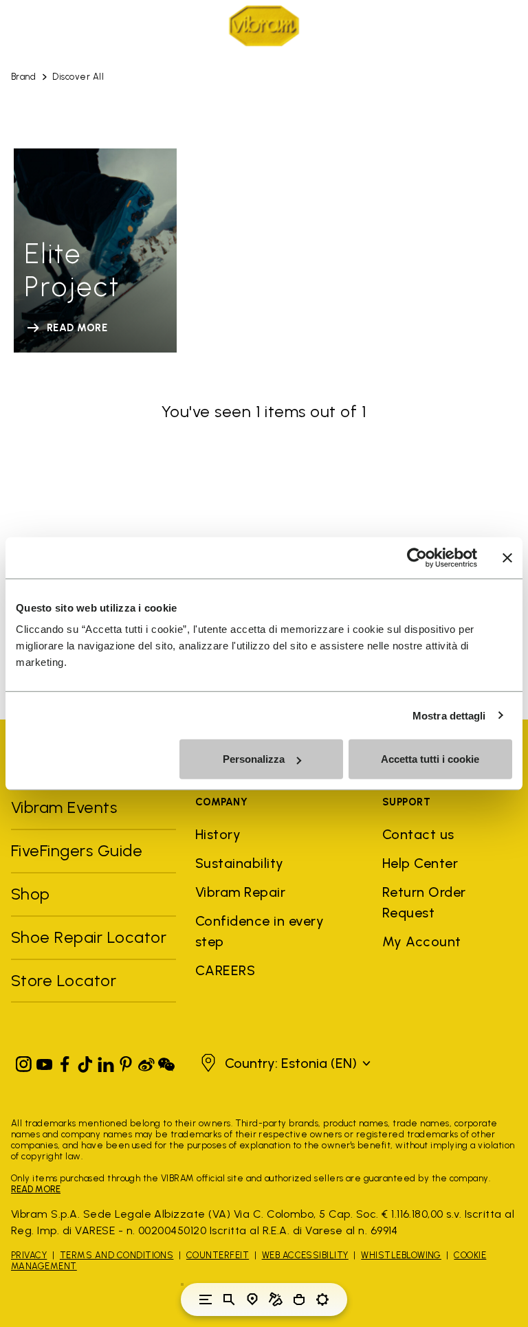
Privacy (29, 1255)
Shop (30, 894)
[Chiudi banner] (507, 557)
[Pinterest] (126, 1061)
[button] (284, 1063)
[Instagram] (24, 1061)
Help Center (420, 863)
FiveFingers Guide (79, 850)
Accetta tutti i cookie (430, 759)
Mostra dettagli (449, 715)
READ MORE (35, 1189)
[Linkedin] (106, 1061)
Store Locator (63, 980)
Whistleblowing (401, 1255)
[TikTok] (85, 1061)
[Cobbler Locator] (275, 1299)
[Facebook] (64, 1061)
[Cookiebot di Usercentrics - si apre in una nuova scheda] (417, 557)
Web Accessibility (305, 1255)
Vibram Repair (240, 892)
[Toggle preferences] (322, 1299)
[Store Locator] (252, 1299)
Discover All (78, 76)
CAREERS (225, 970)
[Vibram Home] (264, 25)
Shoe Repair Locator (88, 937)
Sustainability (239, 863)
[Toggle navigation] (205, 1299)
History (218, 834)
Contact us (418, 834)
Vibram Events (64, 807)
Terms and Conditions (117, 1255)
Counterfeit (217, 1255)
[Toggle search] (229, 1299)
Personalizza (254, 759)
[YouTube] (44, 1061)
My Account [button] (421, 941)
